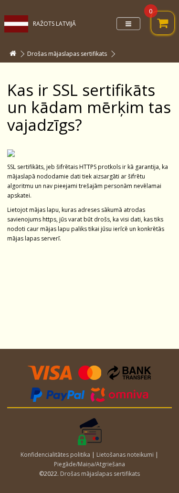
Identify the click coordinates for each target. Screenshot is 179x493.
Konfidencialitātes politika (55, 455)
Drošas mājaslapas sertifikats (67, 54)
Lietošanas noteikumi (125, 455)
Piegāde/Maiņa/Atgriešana (89, 464)
